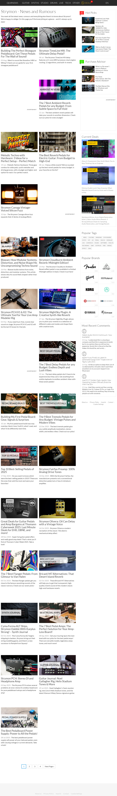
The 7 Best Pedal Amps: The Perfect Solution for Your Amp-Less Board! (56, 628)
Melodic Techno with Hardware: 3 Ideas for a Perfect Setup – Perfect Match (18, 158)
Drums (53, 3)
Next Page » (49, 766)
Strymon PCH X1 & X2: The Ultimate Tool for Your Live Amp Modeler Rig (19, 315)
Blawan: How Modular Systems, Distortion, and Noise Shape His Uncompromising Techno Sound (19, 262)
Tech (68, 3)
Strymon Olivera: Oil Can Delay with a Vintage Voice (57, 523)
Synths (35, 3)
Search (113, 3)
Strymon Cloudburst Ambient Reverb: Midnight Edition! (56, 261)
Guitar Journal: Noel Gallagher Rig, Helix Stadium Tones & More (55, 681)
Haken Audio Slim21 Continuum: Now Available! (97, 336)
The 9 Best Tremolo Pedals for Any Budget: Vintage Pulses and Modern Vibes (57, 419)
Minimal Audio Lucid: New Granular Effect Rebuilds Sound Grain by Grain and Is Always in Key (97, 181)
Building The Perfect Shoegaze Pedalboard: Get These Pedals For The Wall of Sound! (18, 53)
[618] (107, 266)
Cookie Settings (98, 404)
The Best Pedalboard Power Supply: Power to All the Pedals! (19, 732)
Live (61, 3)
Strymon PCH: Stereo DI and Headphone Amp (17, 680)
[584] (90, 278)
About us (85, 402)
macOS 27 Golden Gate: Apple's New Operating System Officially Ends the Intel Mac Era (96, 382)
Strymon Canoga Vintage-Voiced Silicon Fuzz (16, 209)
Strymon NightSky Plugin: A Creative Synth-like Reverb (55, 314)
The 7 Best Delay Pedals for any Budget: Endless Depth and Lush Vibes (57, 367)
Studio (44, 3)
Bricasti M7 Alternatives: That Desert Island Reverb (56, 575)
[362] (106, 289)
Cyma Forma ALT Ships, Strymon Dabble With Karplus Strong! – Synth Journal (18, 628)
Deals (88, 3)
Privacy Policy (94, 402)
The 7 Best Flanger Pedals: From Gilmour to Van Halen (19, 575)
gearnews (12, 3)
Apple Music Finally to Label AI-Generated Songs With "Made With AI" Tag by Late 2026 (97, 359)
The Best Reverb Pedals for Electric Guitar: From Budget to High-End (57, 158)
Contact (110, 402)
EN (107, 3)
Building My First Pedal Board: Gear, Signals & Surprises (18, 418)
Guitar (25, 3)
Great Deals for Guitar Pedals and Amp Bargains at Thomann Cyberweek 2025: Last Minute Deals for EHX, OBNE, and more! (18, 527)
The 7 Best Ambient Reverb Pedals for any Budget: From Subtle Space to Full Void (55, 105)
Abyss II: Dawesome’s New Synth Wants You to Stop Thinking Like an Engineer (98, 153)
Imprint (103, 402)
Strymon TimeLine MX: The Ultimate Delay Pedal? (54, 52)
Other (76, 3)
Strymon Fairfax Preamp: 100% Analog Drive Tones (57, 470)
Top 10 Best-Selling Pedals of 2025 (17, 470)
